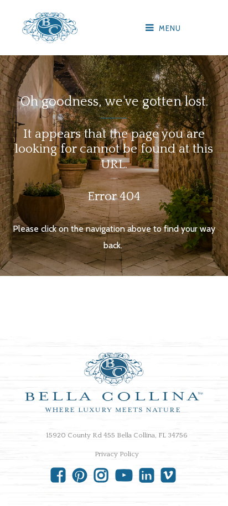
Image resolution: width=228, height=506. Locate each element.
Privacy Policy (117, 454)
